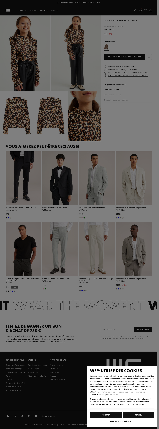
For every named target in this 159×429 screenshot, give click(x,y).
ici (144, 404)
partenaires (108, 389)
